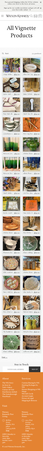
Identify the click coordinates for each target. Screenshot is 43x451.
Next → (4, 357)
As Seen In (6, 385)
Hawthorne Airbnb (9, 392)
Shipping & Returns (29, 400)
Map (7, 430)
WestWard (6, 396)
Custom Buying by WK (30, 383)
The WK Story (7, 383)
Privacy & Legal (28, 398)
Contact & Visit (8, 390)
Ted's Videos (7, 387)
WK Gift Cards (27, 394)
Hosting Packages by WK (30, 386)
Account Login (27, 396)
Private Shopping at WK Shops (31, 390)
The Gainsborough (9, 394)
